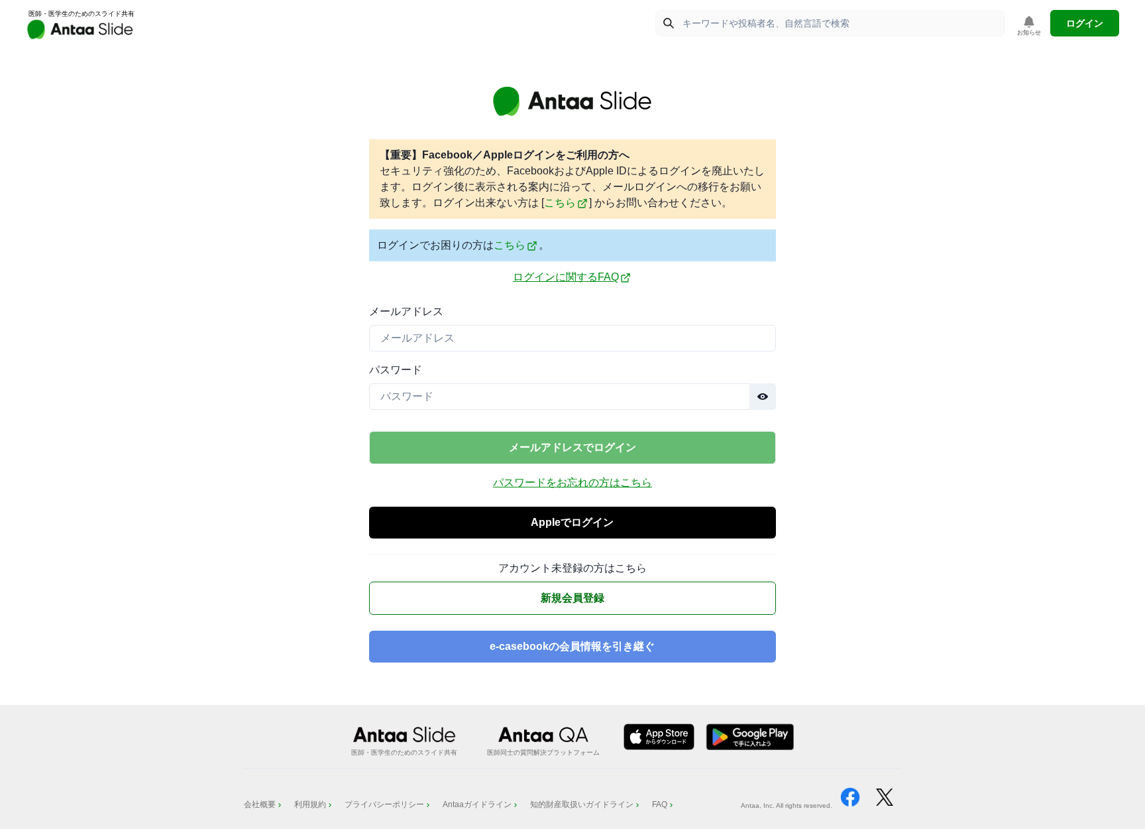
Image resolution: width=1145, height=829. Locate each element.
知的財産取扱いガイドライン (581, 804)
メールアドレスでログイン (572, 447)
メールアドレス (406, 311)
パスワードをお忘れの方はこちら (572, 482)
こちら (560, 202)
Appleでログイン (572, 522)
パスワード (395, 369)
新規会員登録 (572, 598)
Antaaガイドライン (477, 804)
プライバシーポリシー (384, 804)
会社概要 (260, 804)
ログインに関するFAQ (566, 277)
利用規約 (310, 804)
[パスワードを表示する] (762, 396)
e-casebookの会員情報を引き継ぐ (572, 646)
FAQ (659, 804)
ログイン (1084, 23)
